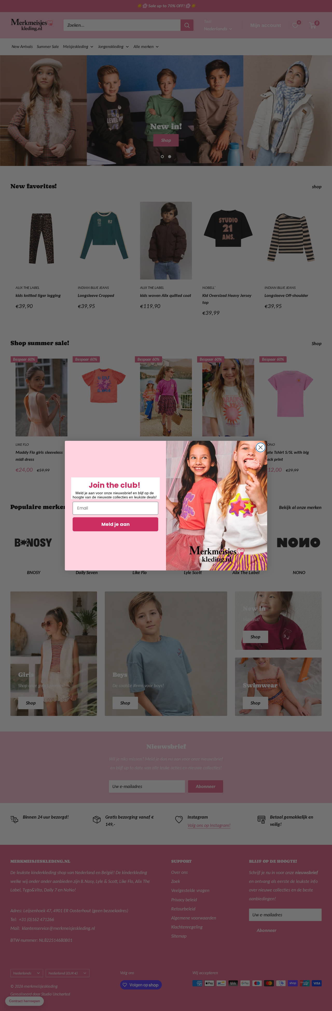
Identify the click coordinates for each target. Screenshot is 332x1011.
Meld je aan (115, 524)
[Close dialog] (260, 447)
